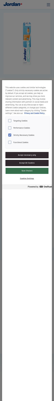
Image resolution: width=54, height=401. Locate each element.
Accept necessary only (27, 155)
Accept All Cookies (26, 163)
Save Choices (27, 171)
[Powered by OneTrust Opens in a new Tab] (39, 187)
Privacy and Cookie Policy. (34, 113)
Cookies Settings (27, 178)
